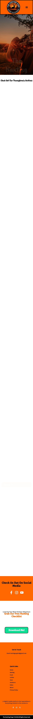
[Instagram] (16, 592)
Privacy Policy (14, 690)
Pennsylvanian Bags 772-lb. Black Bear (16, 445)
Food (11, 675)
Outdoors (13, 682)
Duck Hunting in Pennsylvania (13, 224)
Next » (25, 463)
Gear (11, 680)
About (11, 687)
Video (11, 685)
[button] (27, 7)
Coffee (12, 677)
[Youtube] (22, 592)
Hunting (12, 672)
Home (11, 670)
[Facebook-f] (11, 592)
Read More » (8, 119)
